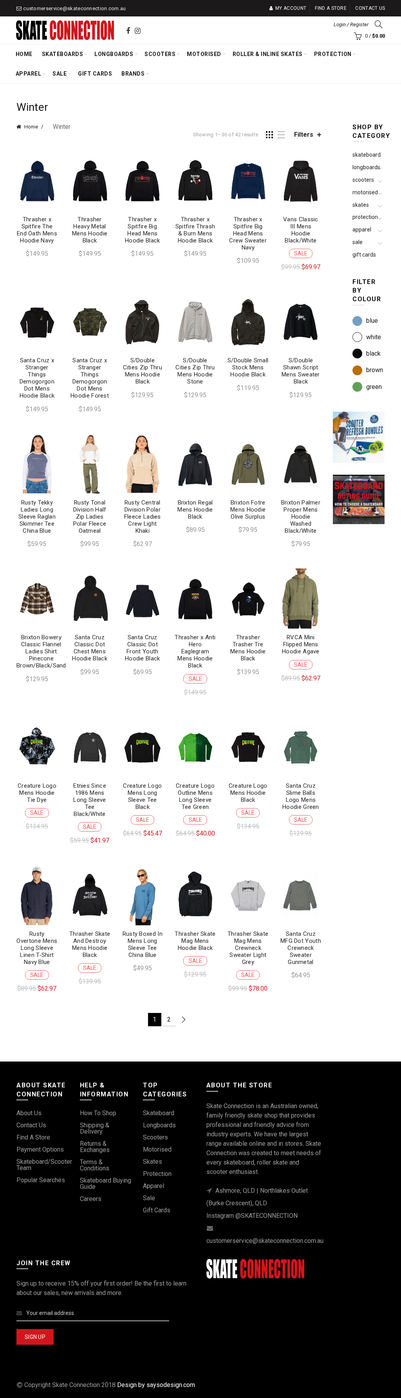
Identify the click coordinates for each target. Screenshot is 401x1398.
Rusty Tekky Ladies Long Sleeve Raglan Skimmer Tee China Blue (37, 516)
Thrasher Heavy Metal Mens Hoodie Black (89, 230)
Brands (133, 74)
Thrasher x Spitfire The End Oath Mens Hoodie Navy (37, 230)
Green (374, 387)
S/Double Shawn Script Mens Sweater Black (301, 371)
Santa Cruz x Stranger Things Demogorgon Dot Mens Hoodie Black (37, 378)
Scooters (160, 54)
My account (290, 8)
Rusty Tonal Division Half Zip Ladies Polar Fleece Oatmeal (90, 516)
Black (373, 353)
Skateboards (62, 54)
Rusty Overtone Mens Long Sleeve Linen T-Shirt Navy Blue (36, 948)
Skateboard (366, 155)
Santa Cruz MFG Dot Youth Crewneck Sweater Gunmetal (300, 948)
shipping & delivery (94, 1128)
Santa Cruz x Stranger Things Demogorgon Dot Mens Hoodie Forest (89, 378)
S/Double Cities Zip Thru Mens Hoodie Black (143, 371)
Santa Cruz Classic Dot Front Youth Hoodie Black (142, 648)
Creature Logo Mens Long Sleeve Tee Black (142, 796)
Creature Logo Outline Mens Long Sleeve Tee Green (195, 796)
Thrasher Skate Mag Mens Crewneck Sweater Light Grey (248, 948)
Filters (303, 134)
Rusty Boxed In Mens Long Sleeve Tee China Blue (143, 944)
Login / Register (351, 24)
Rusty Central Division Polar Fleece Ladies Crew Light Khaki (142, 516)
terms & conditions (94, 1165)
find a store (33, 1137)
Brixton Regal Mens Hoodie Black (195, 509)
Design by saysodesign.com (156, 1385)
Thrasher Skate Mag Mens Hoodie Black (195, 940)
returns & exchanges (95, 1147)
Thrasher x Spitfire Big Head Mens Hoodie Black (142, 230)
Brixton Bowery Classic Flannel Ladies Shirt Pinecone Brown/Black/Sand (41, 651)
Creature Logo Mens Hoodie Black (248, 792)
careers (90, 1199)
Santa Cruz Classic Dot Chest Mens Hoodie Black (89, 648)
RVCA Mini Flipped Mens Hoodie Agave (301, 644)
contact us (31, 1125)
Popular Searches (40, 1180)
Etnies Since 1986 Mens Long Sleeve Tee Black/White (89, 799)
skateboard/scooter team (44, 1165)
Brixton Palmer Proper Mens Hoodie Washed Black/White (300, 516)
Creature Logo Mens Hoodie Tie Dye (37, 792)
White (373, 337)
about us (29, 1113)
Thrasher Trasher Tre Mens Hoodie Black (248, 648)
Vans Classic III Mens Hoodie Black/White (300, 230)
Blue (372, 320)
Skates (360, 205)
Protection (333, 54)
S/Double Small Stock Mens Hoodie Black (248, 367)
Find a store (331, 8)
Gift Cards (95, 74)
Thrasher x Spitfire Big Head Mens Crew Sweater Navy (248, 233)
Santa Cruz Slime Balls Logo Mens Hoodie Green (300, 796)
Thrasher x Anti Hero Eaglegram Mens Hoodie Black (195, 651)
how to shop (98, 1113)
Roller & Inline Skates (268, 54)
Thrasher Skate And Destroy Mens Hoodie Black (89, 944)
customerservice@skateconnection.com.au (74, 8)
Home (24, 54)
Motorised (204, 54)
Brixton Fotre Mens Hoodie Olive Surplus (248, 509)
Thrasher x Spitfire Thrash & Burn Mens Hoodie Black (195, 230)
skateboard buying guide (105, 1183)
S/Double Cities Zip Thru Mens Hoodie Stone (195, 371)
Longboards (113, 54)
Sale (59, 74)
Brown (374, 370)
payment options (40, 1149)
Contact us (370, 8)
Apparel (29, 74)
